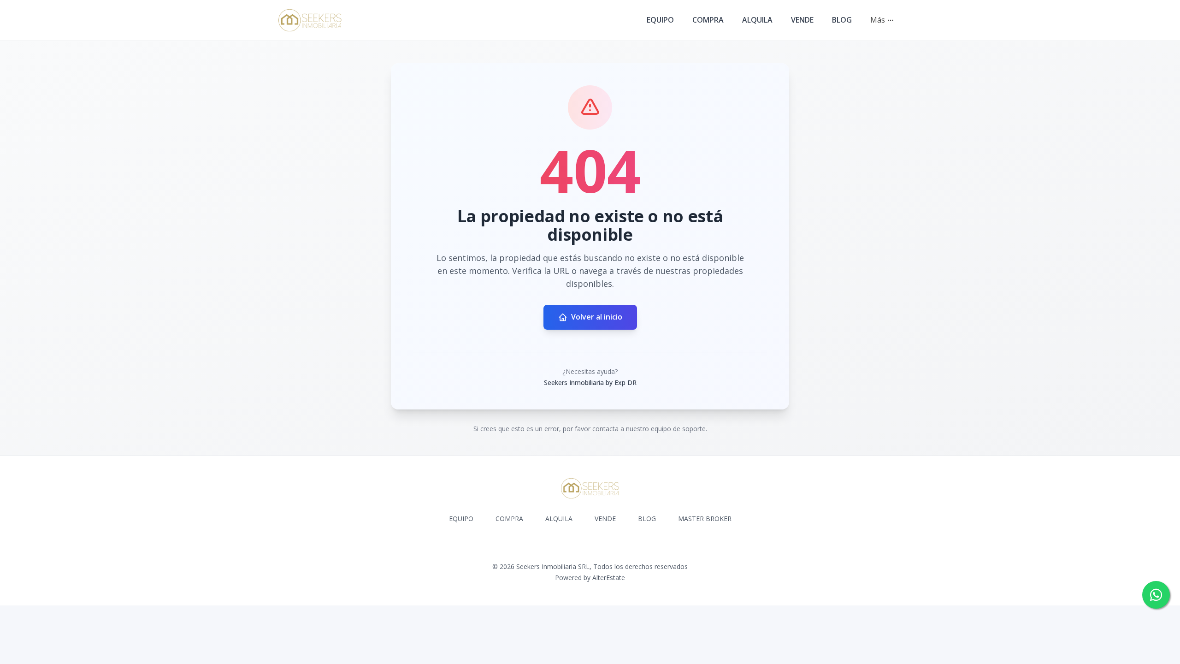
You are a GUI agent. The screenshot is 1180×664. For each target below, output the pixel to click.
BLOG (842, 20)
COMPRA (708, 20)
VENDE (802, 20)
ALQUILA (757, 20)
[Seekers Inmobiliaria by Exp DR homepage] (310, 20)
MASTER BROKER (705, 518)
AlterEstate (608, 577)
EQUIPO (660, 20)
